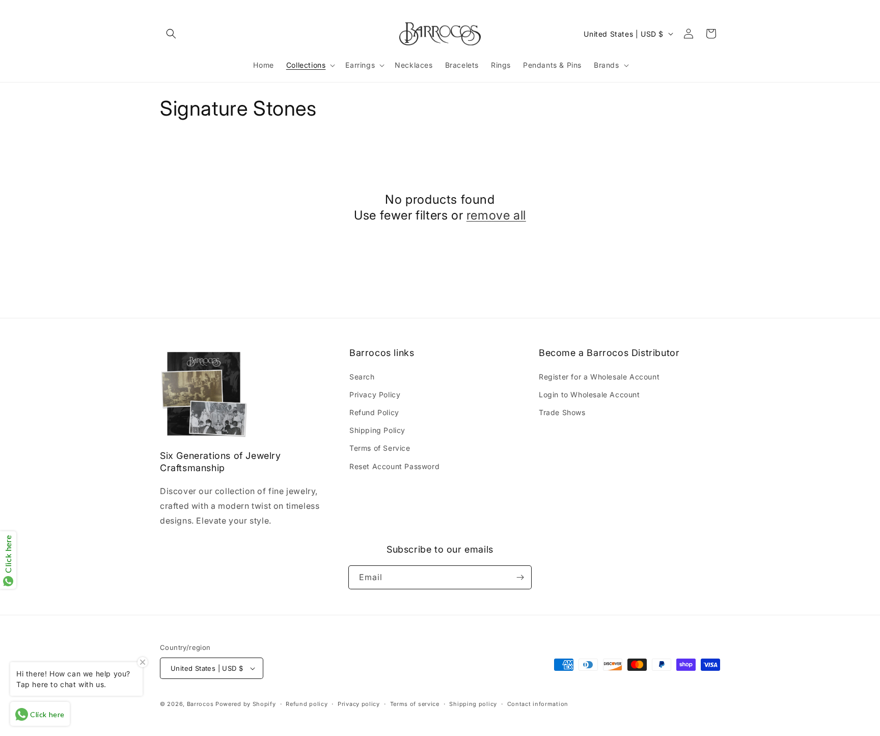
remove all (496, 215)
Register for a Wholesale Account (599, 376)
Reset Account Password (394, 466)
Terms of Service (379, 448)
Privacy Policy (374, 394)
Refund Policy (374, 412)
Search (362, 376)
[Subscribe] (520, 577)
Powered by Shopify (245, 703)
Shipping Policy (377, 430)
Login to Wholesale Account (589, 394)
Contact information (537, 703)
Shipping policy (473, 703)
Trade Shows (562, 412)
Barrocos (200, 703)
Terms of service (414, 703)
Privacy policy (359, 703)
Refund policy (306, 703)
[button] (171, 33)
